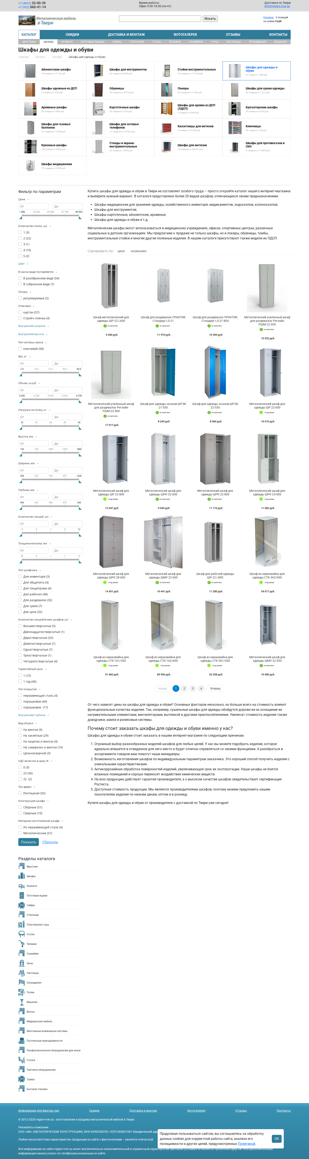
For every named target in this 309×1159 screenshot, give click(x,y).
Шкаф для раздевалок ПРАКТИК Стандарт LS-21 (163, 319)
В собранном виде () (38, 284)
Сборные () (32, 807)
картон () (31, 312)
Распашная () (34, 793)
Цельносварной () (36, 753)
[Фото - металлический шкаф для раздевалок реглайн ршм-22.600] (267, 285)
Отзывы (233, 35)
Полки (30, 992)
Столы (156, 41)
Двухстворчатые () (38, 638)
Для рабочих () (35, 594)
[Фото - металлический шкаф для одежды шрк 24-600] (267, 459)
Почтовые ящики (92, 41)
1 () (26, 232)
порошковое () (35, 701)
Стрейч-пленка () (36, 318)
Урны (214, 41)
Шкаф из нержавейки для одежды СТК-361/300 (215, 658)
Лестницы (233, 41)
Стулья (31, 1060)
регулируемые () (36, 298)
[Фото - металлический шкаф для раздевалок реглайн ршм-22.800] (111, 372)
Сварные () (32, 813)
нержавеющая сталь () (40, 696)
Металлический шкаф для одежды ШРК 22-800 (215, 492)
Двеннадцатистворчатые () (43, 632)
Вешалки (280, 41)
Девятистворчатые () (39, 644)
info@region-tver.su (277, 6)
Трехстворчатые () (37, 655)
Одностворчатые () (37, 649)
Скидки (72, 35)
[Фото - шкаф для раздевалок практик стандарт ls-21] (163, 285)
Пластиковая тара (38, 924)
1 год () (29, 681)
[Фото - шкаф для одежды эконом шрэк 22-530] (215, 372)
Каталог (29, 35)
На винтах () (32, 730)
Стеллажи (137, 41)
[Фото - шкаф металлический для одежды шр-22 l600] (111, 285)
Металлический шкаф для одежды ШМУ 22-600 (163, 575)
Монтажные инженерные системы (47, 1031)
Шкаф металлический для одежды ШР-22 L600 (111, 319)
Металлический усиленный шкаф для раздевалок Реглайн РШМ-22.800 (111, 407)
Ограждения (257, 41)
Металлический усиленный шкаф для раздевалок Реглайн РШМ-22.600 (267, 321)
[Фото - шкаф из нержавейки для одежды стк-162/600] (163, 625)
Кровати (67, 41)
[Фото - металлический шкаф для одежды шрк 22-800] (215, 459)
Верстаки (29, 41)
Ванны (30, 1011)
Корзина (268, 17)
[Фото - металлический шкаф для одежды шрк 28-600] (111, 542)
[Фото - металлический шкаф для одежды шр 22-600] (267, 372)
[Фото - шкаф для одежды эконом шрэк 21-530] (163, 372)
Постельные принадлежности (44, 1040)
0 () (26, 767)
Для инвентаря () (36, 576)
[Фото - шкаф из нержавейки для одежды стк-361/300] (215, 625)
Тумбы (31, 1079)
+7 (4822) (32, 3)
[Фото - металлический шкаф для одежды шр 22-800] (111, 459)
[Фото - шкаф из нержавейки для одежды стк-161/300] (111, 625)
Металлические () (37, 833)
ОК (277, 1139)
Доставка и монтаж (126, 35)
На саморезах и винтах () (43, 747)
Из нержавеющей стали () (43, 827)
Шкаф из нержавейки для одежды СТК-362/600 (267, 575)
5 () (26, 256)
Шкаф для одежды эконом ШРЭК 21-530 (163, 405)
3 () (26, 244)
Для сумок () (32, 606)
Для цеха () (32, 612)
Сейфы (116, 41)
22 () (28, 773)
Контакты (278, 35)
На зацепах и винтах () (40, 741)
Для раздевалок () (37, 600)
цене (121, 251)
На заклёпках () (35, 735)
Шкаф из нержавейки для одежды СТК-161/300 (111, 658)
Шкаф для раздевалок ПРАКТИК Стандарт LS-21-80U (215, 319)
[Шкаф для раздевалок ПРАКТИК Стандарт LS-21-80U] (215, 285)
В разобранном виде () (41, 278)
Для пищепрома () (37, 588)
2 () (27, 238)
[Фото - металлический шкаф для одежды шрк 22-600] (163, 459)
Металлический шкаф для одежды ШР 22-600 (267, 405)
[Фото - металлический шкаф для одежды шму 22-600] (163, 542)
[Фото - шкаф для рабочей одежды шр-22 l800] (215, 542)
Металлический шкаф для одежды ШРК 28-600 (111, 575)
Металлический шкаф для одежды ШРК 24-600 (267, 492)
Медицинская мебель (39, 1021)
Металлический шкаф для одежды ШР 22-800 (111, 492)
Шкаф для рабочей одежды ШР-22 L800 (215, 575)
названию (139, 251)
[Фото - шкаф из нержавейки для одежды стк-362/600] (267, 542)
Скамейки (196, 41)
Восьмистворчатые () (39, 626)
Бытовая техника (37, 1089)
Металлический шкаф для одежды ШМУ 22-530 (267, 658)
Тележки (175, 41)
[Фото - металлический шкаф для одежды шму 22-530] (267, 625)
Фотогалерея (185, 35)
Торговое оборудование (41, 1069)
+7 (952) (32, 7)
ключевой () (33, 349)
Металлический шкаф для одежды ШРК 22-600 (163, 492)
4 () (27, 250)
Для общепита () (36, 582)
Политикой (246, 1144)
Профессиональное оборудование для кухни (54, 1050)
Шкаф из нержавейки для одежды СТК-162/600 (163, 658)
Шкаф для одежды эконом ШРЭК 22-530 (215, 405)
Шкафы (48, 41)
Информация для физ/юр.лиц (38, 1110)
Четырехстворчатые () (40, 661)
